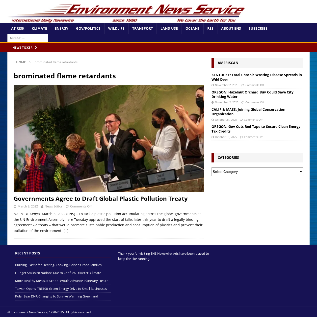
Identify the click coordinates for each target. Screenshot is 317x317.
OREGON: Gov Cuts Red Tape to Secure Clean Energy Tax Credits (255, 128)
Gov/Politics (88, 28)
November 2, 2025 (226, 85)
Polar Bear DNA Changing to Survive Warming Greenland (56, 296)
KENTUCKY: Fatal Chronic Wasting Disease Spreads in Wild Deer (256, 77)
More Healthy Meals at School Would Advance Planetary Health (61, 280)
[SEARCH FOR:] (27, 37)
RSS (210, 28)
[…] (66, 230)
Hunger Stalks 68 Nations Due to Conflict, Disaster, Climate (58, 273)
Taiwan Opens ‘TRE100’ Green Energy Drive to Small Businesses (61, 288)
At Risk (17, 28)
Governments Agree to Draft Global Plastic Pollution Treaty (101, 198)
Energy (61, 28)
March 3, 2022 (28, 206)
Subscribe (258, 28)
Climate (39, 28)
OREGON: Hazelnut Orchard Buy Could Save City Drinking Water (252, 94)
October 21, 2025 (226, 119)
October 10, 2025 (226, 137)
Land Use (169, 28)
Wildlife (116, 28)
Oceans (192, 28)
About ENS (231, 28)
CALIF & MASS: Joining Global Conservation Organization (248, 111)
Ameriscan (228, 62)
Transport (142, 28)
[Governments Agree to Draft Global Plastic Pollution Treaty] (109, 138)
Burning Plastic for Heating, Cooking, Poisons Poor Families (58, 265)
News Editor (53, 206)
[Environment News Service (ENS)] (127, 20)
